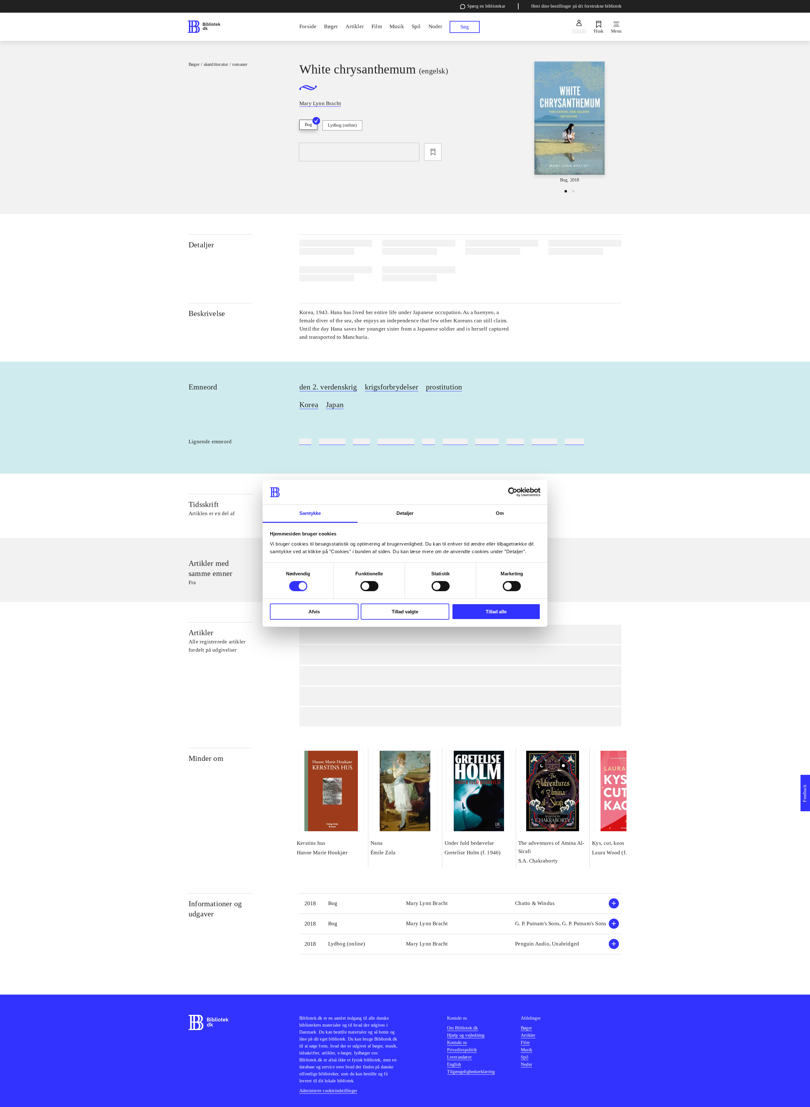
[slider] (569, 122)
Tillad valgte (405, 611)
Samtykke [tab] (310, 513)
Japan (335, 405)
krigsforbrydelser (391, 387)
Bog (308, 124)
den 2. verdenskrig (328, 387)
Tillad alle (496, 611)
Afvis (314, 611)
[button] (460, 903)
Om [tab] (500, 513)
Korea (308, 405)
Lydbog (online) (342, 125)
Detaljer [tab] (405, 513)
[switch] (369, 586)
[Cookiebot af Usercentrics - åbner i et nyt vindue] (512, 492)
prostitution (444, 387)
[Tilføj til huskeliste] (433, 152)
